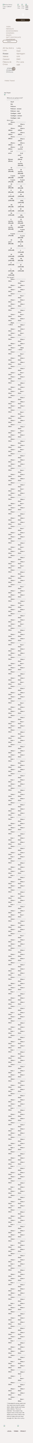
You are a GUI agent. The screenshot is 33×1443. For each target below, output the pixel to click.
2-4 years (10, 152)
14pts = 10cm (21, 348)
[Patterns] (4, 1425)
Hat (12, 104)
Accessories (12, 31)
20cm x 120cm (21, 139)
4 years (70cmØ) (21, 176)
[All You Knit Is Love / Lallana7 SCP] (8, 8)
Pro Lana (20, 62)
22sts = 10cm (21, 282)
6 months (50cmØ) (20, 163)
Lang (18, 48)
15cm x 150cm (11, 133)
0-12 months (20, 148)
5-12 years (20, 154)
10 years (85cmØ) (10, 186)
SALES (8, 35)
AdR (18, 65)
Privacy (23, 1431)
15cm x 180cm (21, 133)
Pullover (13, 106)
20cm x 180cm (21, 144)
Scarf (12, 102)
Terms (16, 1431)
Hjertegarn (20, 54)
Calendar (10, 39)
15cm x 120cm (21, 129)
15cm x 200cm (11, 137)
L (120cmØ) (11, 210)
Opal (18, 51)
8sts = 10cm (21, 296)
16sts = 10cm (11, 290)
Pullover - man (15, 111)
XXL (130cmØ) (11, 199)
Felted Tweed (10, 81)
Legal (9, 1431)
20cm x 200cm (11, 148)
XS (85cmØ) (20, 187)
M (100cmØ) (21, 191)
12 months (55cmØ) (10, 169)
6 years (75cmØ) (11, 180)
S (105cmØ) (21, 205)
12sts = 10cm (11, 294)
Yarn (8, 27)
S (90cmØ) (10, 191)
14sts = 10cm (21, 290)
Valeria (5, 56)
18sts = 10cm (21, 286)
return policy (20, 1418)
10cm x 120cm (11, 123)
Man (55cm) (20, 158)
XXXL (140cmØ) (21, 201)
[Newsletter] (18, 1425)
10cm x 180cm (11, 129)
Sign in (23, 20)
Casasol (6, 59)
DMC (18, 59)
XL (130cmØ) (11, 214)
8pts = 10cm (11, 1148)
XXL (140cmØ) (21, 216)
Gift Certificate (13, 37)
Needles (10, 29)
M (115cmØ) (21, 210)
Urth (18, 56)
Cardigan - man (15, 118)
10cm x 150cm (21, 125)
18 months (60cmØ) (20, 171)
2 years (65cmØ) (11, 176)
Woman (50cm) (10, 160)
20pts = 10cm (11, 323)
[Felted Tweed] (9, 72)
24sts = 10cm (11, 280)
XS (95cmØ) (10, 205)
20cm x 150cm (11, 144)
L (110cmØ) (11, 195)
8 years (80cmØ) (21, 180)
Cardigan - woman (16, 115)
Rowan (5, 54)
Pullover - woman (16, 108)
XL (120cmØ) (21, 195)
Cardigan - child (16, 113)
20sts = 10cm (11, 286)
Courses (10, 33)
